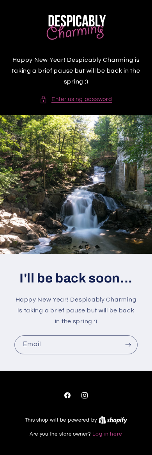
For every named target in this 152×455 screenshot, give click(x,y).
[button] (76, 99)
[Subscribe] (128, 344)
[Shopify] (113, 420)
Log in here (107, 434)
